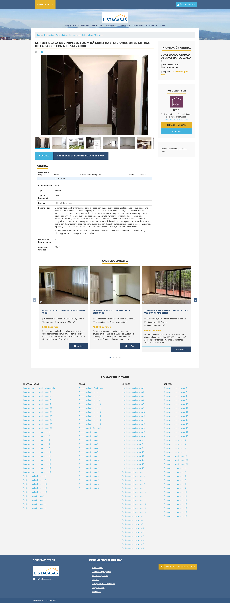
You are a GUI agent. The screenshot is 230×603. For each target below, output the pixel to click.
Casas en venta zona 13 (89, 472)
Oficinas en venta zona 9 (132, 524)
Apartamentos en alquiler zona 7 (37, 404)
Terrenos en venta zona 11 (175, 496)
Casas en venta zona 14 (89, 476)
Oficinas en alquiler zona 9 (133, 488)
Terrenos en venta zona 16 (175, 508)
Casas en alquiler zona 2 (89, 396)
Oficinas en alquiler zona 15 (134, 508)
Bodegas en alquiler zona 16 (176, 428)
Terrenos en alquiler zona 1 (175, 456)
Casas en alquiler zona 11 (90, 408)
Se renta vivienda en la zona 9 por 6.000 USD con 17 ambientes (166, 311)
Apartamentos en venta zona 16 (37, 472)
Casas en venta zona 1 (88, 432)
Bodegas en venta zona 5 (175, 440)
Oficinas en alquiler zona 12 (134, 500)
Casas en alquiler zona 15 (90, 420)
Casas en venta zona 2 (88, 436)
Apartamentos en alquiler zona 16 (37, 428)
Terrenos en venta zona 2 (175, 472)
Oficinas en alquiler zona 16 (134, 512)
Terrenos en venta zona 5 (175, 476)
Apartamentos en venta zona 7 (36, 448)
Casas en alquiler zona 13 (90, 412)
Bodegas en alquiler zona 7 (175, 396)
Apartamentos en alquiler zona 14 (37, 420)
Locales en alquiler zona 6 (133, 400)
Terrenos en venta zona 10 (175, 492)
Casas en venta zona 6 (88, 448)
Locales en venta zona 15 (133, 464)
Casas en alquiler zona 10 (90, 404)
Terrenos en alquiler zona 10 (176, 460)
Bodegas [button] (151, 25)
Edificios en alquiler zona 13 (35, 488)
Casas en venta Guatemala (90, 428)
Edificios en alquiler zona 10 (35, 484)
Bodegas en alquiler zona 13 (176, 416)
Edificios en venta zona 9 (33, 500)
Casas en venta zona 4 (88, 440)
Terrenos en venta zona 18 (175, 516)
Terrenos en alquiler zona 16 (176, 464)
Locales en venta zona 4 (132, 440)
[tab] (44, 156)
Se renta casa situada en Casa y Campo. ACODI (63, 311)
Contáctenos (97, 567)
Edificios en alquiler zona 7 (34, 480)
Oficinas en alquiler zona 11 (134, 496)
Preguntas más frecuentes (103, 583)
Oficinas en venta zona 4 (132, 520)
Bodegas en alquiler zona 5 (175, 392)
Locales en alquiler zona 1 (133, 388)
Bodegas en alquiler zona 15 (176, 424)
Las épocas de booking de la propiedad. (80, 155)
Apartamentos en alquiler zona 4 (37, 396)
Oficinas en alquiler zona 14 (134, 504)
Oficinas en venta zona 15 (133, 544)
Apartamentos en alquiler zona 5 (37, 400)
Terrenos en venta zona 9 (175, 488)
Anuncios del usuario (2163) (176, 119)
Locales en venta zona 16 (133, 468)
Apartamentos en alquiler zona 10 (37, 408)
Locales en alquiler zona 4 (133, 396)
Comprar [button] (83, 25)
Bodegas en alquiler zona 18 (176, 436)
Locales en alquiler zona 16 (133, 436)
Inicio (39, 35)
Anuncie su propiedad (101, 571)
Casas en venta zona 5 (88, 444)
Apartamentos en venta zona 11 (37, 456)
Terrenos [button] (123, 25)
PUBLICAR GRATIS (45, 4)
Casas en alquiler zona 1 (89, 392)
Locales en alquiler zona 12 (133, 416)
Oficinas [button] (109, 25)
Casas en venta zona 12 (89, 468)
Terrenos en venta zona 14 (175, 500)
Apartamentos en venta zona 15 (37, 468)
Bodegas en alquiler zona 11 (176, 408)
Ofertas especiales (100, 575)
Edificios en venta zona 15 (34, 508)
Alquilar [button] (69, 25)
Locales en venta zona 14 (133, 460)
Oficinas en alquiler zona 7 (133, 484)
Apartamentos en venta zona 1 (36, 432)
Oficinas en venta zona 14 (133, 540)
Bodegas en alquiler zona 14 (176, 420)
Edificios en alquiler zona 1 (34, 476)
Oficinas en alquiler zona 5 (133, 480)
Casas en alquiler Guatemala (91, 388)
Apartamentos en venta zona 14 (37, 464)
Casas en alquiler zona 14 (90, 416)
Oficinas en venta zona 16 (133, 548)
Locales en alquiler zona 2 (133, 392)
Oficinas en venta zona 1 (132, 516)
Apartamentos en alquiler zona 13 (37, 416)
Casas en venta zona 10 (89, 460)
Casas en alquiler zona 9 (89, 400)
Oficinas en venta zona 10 (133, 528)
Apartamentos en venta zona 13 (37, 460)
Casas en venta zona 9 (88, 456)
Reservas (176, 131)
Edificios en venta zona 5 (33, 496)
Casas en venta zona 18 (89, 488)
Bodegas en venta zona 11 (175, 452)
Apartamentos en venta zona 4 (36, 440)
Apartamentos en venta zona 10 (37, 452)
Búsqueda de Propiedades (55, 35)
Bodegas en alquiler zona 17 (176, 432)
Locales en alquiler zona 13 (133, 424)
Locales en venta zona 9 (132, 448)
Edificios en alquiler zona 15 (35, 492)
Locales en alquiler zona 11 (133, 420)
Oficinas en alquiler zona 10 (134, 492)
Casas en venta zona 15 (89, 480)
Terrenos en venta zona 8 (175, 484)
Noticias (95, 579)
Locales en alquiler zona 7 (133, 404)
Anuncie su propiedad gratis (180, 566)
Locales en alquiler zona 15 (133, 432)
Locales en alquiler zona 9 (133, 408)
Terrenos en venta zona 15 (175, 504)
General (44, 155)
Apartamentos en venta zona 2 (36, 436)
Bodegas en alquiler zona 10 (176, 404)
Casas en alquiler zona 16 (90, 424)
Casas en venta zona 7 (88, 452)
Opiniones (96, 591)
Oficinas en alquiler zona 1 (133, 472)
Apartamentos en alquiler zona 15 (37, 424)
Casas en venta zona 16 (89, 484)
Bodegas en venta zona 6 (175, 444)
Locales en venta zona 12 (133, 456)
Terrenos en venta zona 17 (175, 512)
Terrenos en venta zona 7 (175, 480)
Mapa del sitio (98, 587)
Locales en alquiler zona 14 (133, 428)
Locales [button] (96, 25)
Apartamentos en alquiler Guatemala (39, 388)
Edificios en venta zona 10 (34, 504)
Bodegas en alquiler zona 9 (175, 400)
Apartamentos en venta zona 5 (36, 444)
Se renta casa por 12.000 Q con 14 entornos (111, 311)
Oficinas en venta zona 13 (133, 536)
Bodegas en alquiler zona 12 (176, 412)
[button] (151, 57)
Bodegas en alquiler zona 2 (175, 388)
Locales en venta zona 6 (132, 444)
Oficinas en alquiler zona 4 (133, 476)
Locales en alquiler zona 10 (133, 412)
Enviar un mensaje (176, 125)
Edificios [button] (137, 25)
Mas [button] (162, 25)
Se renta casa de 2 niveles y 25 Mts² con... (87, 35)
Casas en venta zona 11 (89, 464)
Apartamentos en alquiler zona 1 (37, 392)
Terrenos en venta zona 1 (175, 468)
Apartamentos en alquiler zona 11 (37, 412)
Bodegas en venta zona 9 (175, 448)
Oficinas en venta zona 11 (133, 532)
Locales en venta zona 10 (133, 452)
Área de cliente (186, 4)
